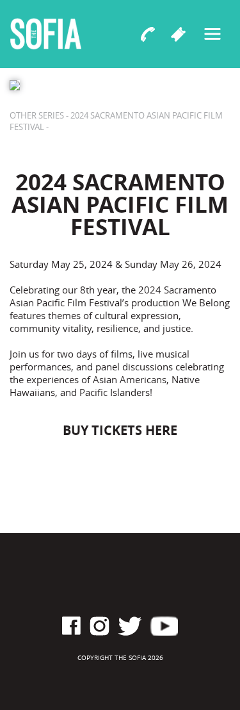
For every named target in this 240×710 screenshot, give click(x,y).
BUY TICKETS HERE (120, 430)
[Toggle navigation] (212, 34)
